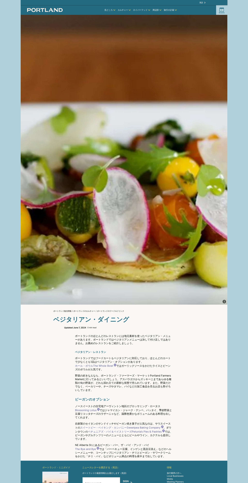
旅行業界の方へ (174, 473)
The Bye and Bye (85, 449)
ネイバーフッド (140, 10)
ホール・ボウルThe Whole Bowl (94, 365)
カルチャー (123, 10)
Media (170, 479)
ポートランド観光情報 (62, 311)
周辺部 (156, 10)
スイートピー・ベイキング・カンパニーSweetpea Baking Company (120, 427)
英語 (201, 2)
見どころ (108, 10)
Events (222, 11)
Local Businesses (175, 476)
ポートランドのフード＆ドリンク (110, 311)
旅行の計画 (169, 10)
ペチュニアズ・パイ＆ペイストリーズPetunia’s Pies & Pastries (125, 431)
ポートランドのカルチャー (84, 311)
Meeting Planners (175, 481)
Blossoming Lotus (85, 410)
